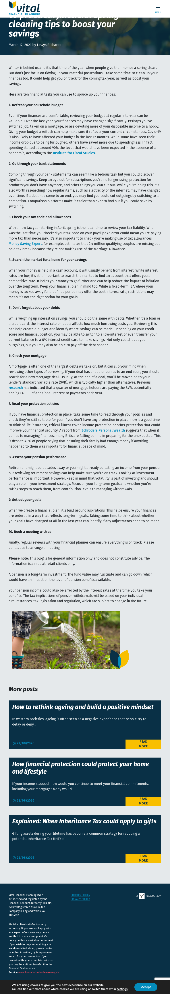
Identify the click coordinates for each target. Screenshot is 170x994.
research (16, 388)
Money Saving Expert (25, 244)
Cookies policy (80, 895)
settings (122, 989)
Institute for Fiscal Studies (74, 153)
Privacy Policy (80, 899)
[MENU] (156, 8)
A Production (148, 895)
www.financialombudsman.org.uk (38, 972)
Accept (146, 987)
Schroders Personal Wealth (103, 430)
